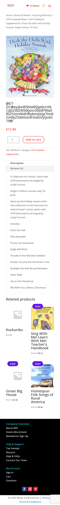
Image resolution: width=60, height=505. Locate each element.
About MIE (12, 428)
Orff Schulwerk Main (16, 19)
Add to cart (33, 139)
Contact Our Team (16, 460)
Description (17, 163)
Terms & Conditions (30, 501)
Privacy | (47, 497)
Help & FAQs (13, 456)
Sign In (9, 472)
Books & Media (22, 15)
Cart (8, 476)
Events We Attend (16, 432)
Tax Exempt (13, 448)
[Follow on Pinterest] (35, 489)
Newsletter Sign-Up (17, 436)
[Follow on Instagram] (30, 489)
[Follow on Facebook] (24, 489)
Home (9, 15)
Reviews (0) (16, 168)
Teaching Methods (41, 15)
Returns (10, 452)
